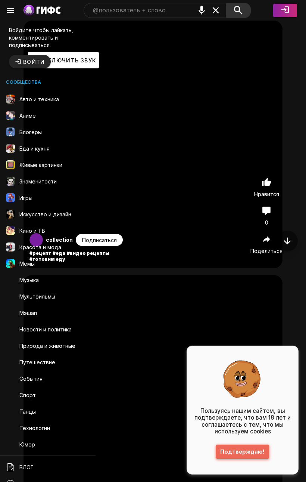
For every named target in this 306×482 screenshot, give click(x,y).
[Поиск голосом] (202, 10)
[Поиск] (238, 10)
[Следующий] (287, 241)
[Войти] (285, 10)
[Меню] (10, 10)
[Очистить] (216, 10)
